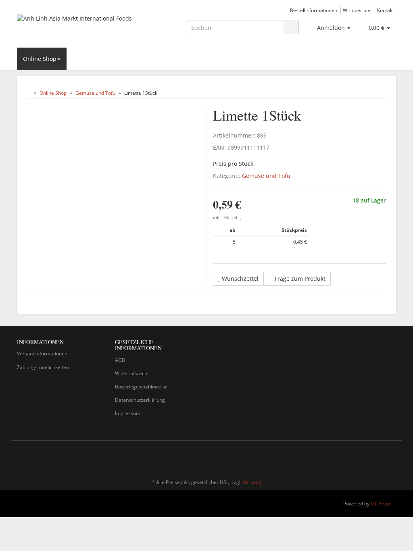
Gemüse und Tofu (266, 175)
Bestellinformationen (313, 10)
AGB (120, 360)
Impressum (127, 413)
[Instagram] (391, 458)
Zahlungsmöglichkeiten (43, 367)
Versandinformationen (42, 353)
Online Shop (39, 59)
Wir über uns (357, 10)
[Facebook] (379, 458)
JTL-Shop (380, 503)
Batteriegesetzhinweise (141, 386)
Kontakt (385, 10)
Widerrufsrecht (132, 373)
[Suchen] (291, 27)
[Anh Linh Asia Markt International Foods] (76, 27)
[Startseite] (29, 93)
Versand (252, 482)
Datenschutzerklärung (140, 400)
